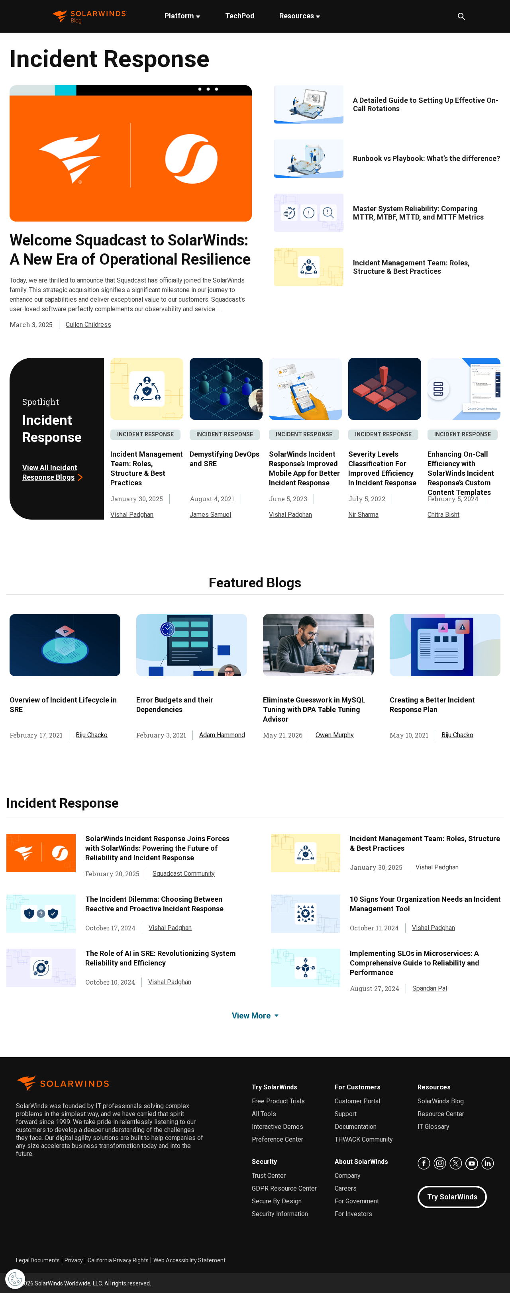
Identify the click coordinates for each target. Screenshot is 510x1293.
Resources (297, 16)
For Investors (353, 1214)
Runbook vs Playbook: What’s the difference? (426, 158)
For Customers (358, 1087)
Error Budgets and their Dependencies (174, 705)
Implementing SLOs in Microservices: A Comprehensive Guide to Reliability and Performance (414, 963)
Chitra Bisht (443, 514)
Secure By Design (277, 1201)
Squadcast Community (184, 873)
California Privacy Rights (118, 1260)
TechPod (240, 16)
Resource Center (441, 1114)
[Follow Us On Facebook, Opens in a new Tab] (424, 1163)
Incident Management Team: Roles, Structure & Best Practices (411, 267)
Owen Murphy (335, 735)
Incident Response (145, 434)
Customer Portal (357, 1101)
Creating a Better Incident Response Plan (432, 705)
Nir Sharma (363, 514)
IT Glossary (433, 1126)
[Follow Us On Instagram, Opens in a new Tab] (440, 1163)
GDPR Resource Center (284, 1188)
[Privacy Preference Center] (15, 1279)
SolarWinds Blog (441, 1101)
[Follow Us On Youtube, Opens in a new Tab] (471, 1163)
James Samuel (210, 514)
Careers (346, 1188)
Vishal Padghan (131, 514)
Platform (180, 16)
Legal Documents (38, 1260)
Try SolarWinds (274, 1087)
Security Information (280, 1214)
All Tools (264, 1114)
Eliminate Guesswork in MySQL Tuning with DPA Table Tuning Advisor (314, 709)
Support (346, 1114)
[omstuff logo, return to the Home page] (89, 16)
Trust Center (269, 1175)
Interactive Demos (277, 1126)
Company (348, 1175)
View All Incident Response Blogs (49, 472)
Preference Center (277, 1139)
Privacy (74, 1260)
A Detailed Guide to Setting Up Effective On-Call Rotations (425, 104)
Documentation (356, 1126)
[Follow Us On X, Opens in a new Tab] (455, 1163)
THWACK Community (364, 1139)
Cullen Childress (88, 324)
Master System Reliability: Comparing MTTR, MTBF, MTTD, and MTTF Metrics (418, 212)
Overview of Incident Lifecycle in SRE (63, 705)
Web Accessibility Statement (189, 1260)
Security (264, 1161)
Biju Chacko (92, 735)
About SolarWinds (361, 1161)
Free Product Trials (278, 1101)
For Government (357, 1201)
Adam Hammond (222, 735)
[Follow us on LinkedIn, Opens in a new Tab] (487, 1163)
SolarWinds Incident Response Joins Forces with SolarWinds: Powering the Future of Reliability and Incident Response (157, 848)
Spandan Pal (429, 988)
